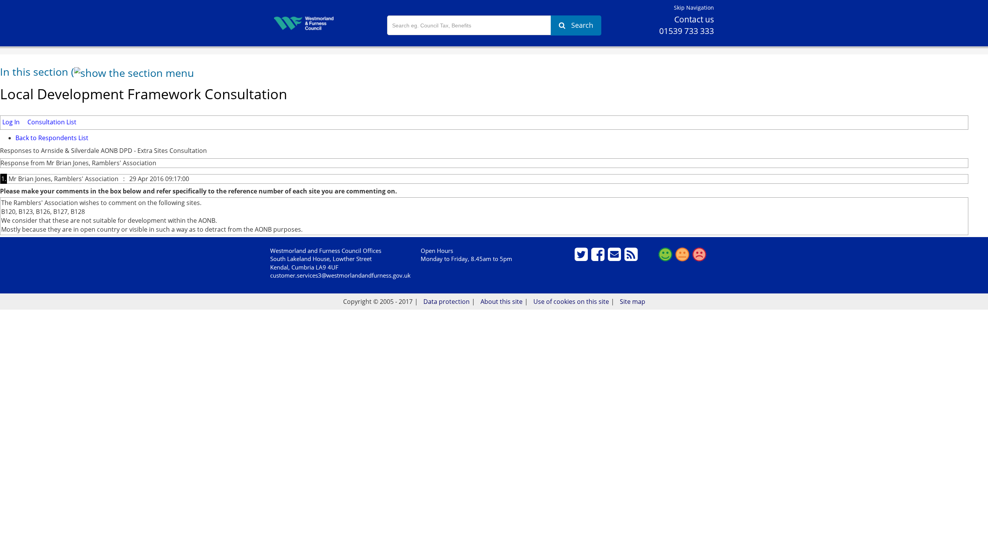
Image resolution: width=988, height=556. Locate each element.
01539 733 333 (686, 30)
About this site (501, 301)
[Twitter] (582, 257)
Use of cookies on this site (571, 301)
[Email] (615, 257)
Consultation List (51, 122)
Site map (632, 301)
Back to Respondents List (51, 138)
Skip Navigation (694, 7)
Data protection (446, 301)
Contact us (694, 19)
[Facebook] (598, 257)
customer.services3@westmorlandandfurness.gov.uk (340, 275)
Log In (11, 122)
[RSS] (631, 257)
